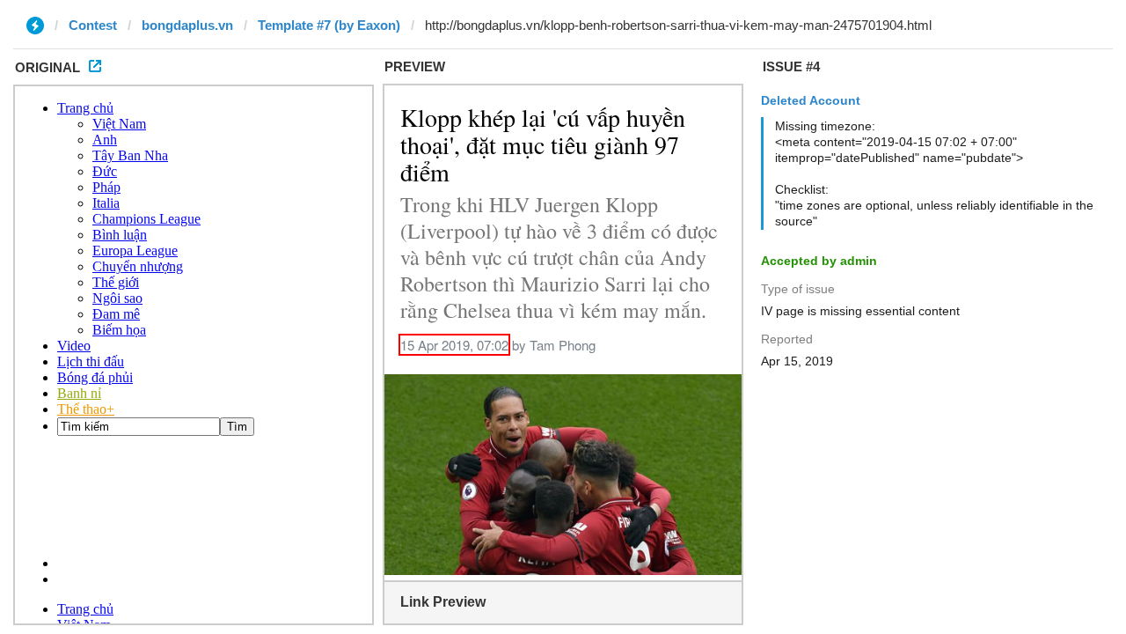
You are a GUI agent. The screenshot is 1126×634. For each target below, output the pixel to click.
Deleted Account (810, 100)
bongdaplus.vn (187, 25)
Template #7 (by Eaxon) (329, 25)
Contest (93, 25)
